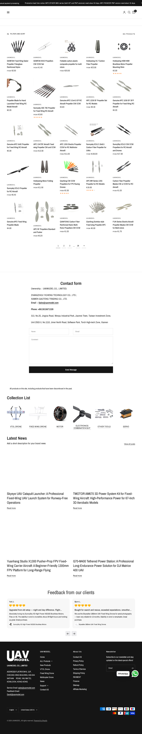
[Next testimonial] (74, 633)
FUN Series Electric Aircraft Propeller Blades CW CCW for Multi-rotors (123, 224)
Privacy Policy (78, 661)
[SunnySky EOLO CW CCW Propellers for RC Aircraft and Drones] (124, 129)
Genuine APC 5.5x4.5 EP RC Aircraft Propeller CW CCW (71, 102)
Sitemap (76, 685)
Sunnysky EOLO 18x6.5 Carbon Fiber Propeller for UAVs (96, 147)
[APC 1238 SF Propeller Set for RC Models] (97, 86)
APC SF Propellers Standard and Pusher (44, 231)
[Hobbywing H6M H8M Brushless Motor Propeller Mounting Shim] (124, 46)
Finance (76, 681)
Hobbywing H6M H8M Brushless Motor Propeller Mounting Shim (122, 64)
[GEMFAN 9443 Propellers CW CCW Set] (44, 46)
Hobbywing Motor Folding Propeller (43, 182)
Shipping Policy (79, 673)
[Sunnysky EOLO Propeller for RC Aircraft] (18, 170)
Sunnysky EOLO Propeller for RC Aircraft (17, 190)
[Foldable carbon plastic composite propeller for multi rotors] (71, 46)
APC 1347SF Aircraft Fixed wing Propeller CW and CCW (44, 146)
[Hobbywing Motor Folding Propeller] (44, 166)
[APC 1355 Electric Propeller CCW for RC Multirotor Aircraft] (71, 129)
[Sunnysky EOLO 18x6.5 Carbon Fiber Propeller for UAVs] (97, 129)
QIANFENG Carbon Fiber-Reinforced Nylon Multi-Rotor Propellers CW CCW (70, 224)
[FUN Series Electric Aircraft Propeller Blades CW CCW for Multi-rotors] (124, 207)
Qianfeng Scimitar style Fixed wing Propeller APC (96, 223)
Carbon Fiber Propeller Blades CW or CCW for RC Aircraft (123, 184)
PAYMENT (77, 677)
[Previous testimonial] (67, 633)
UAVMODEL (11, 57)
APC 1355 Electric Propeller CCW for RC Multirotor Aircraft (70, 147)
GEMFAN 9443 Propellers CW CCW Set (43, 62)
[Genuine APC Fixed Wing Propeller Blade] (18, 207)
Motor (60, 426)
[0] (133, 12)
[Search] (129, 12)
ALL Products (45, 661)
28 (78, 245)
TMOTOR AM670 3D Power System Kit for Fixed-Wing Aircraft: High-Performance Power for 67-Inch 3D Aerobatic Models (104, 498)
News (42, 681)
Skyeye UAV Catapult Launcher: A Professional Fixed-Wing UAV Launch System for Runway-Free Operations (37, 498)
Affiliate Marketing (80, 689)
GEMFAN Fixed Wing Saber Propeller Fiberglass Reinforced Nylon (17, 64)
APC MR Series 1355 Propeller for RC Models (95, 182)
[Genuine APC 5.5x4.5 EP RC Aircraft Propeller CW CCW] (71, 86)
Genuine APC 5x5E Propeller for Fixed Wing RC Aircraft (18, 146)
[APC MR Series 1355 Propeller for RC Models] (97, 166)
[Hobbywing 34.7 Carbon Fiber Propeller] (97, 46)
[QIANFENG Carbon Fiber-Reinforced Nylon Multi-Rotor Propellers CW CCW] (71, 207)
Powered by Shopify (40, 720)
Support (43, 685)
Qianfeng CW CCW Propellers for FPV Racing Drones (70, 184)
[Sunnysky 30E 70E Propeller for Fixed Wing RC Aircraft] (44, 90)
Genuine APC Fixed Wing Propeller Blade (16, 223)
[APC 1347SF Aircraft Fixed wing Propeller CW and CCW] (44, 129)
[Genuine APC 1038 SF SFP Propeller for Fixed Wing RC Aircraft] (124, 86)
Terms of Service (79, 669)
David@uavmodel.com (15, 694)
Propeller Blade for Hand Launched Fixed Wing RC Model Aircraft (17, 103)
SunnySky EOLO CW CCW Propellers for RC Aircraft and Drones (123, 147)
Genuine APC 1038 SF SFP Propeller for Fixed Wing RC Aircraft (123, 103)
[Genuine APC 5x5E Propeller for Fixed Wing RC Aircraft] (18, 129)
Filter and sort (17, 34)
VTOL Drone (16, 426)
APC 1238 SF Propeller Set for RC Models (96, 102)
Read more (11, 508)
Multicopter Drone (47, 677)
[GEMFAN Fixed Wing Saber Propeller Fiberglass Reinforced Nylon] (18, 46)
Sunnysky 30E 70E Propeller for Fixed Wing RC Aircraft (44, 109)
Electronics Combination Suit (82, 427)
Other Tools (104, 426)
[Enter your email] (132, 668)
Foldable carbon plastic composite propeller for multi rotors (71, 64)
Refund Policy (78, 665)
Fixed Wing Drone (38, 426)
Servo (126, 426)
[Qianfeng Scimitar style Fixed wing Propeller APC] (97, 207)
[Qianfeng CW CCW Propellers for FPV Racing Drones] (71, 166)
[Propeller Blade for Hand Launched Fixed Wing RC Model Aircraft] (18, 86)
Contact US (44, 689)
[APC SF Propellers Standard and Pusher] (44, 211)
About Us (77, 652)
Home (42, 656)
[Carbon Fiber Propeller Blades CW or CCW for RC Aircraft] (124, 166)
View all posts (129, 444)
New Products (45, 665)
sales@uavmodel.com (26, 687)
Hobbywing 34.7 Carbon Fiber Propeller (95, 62)
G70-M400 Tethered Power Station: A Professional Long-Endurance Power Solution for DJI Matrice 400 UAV (103, 565)
